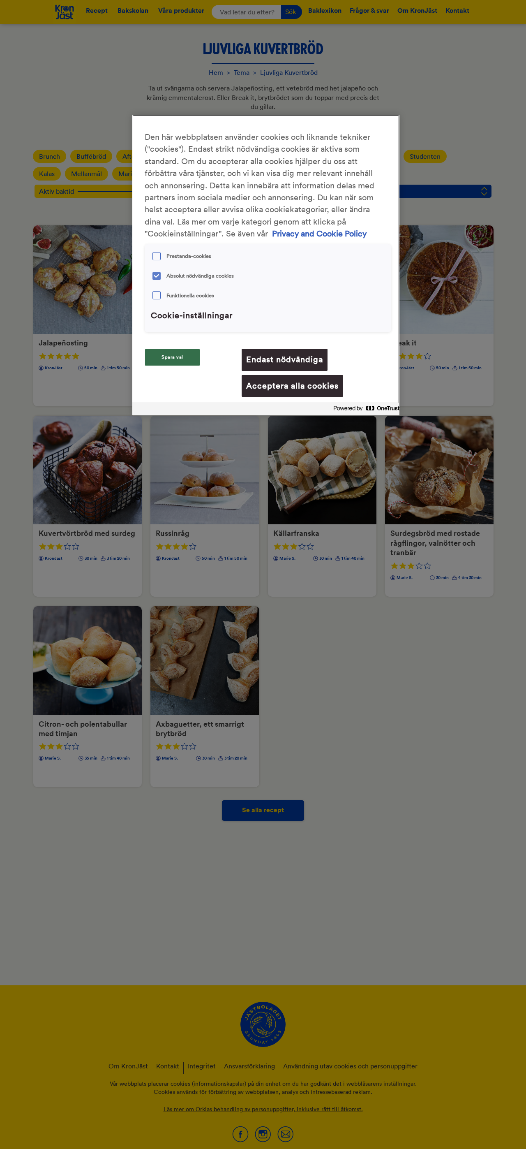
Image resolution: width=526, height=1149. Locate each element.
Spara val (172, 357)
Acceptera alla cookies (292, 386)
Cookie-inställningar (192, 315)
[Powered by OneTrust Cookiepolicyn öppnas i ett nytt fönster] (364, 410)
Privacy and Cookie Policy (319, 234)
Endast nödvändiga (284, 359)
